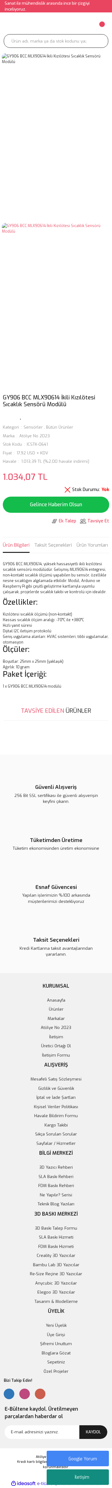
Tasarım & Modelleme (56, 1301)
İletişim (82, 1477)
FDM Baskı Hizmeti (56, 1246)
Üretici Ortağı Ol (56, 1046)
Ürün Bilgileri (16, 545)
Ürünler (56, 1009)
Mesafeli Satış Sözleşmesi (56, 1079)
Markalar (56, 1018)
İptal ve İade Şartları (56, 1097)
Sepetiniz (56, 1362)
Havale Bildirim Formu (56, 1115)
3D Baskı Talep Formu (56, 1228)
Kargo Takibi (56, 1125)
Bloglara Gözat (56, 1353)
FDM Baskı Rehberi (56, 1185)
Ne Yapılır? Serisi (56, 1195)
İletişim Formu (56, 1055)
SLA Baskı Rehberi (56, 1176)
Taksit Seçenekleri (53, 545)
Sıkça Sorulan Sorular (56, 1134)
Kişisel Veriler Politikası (56, 1106)
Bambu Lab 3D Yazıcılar (56, 1264)
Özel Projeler (56, 1371)
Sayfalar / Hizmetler (56, 1143)
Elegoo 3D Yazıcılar (56, 1292)
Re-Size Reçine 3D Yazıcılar (56, 1273)
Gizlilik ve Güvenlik (56, 1088)
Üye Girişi (56, 1334)
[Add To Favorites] (21, 416)
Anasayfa (56, 1000)
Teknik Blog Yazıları (56, 1204)
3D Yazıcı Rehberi (56, 1167)
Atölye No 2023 (34, 436)
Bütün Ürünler (59, 427)
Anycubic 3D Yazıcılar (56, 1283)
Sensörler (33, 427)
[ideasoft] (23, 1483)
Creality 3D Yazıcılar (56, 1255)
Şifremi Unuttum (56, 1343)
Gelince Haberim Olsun (56, 504)
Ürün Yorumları (92, 545)
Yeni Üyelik (56, 1325)
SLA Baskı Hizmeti (56, 1237)
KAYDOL (93, 1432)
